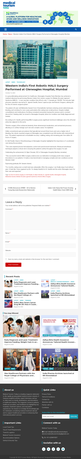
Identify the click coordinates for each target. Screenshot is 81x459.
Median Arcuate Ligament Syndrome (26, 176)
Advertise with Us (47, 402)
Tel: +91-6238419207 (50, 437)
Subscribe (74, 416)
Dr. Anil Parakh (28, 174)
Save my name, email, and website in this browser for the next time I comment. (33, 259)
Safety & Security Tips (10, 440)
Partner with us (47, 405)
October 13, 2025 (10, 93)
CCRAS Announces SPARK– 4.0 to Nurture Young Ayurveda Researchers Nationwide (21, 189)
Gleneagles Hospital (60, 174)
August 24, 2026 (18, 286)
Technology (21, 82)
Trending (28, 300)
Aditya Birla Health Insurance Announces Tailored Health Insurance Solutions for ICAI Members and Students (63, 286)
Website (8, 250)
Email (7, 242)
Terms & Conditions (48, 397)
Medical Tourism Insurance (60, 281)
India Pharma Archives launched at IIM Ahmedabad (63, 294)
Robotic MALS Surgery (44, 176)
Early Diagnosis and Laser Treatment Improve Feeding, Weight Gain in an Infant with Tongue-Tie (26, 285)
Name (7, 233)
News (13, 82)
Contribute (45, 407)
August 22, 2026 (55, 297)
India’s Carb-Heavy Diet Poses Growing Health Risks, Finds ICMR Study (60, 189)
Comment (9, 209)
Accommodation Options (11, 438)
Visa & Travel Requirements (12, 430)
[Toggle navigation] (5, 29)
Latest (7, 82)
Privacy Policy (46, 394)
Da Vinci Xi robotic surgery (16, 174)
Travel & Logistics (9, 432)
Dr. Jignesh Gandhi (48, 174)
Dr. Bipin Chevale (37, 174)
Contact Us (45, 399)
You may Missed (11, 313)
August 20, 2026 (18, 307)
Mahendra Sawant (10, 176)
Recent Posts (13, 276)
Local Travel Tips (8, 427)
